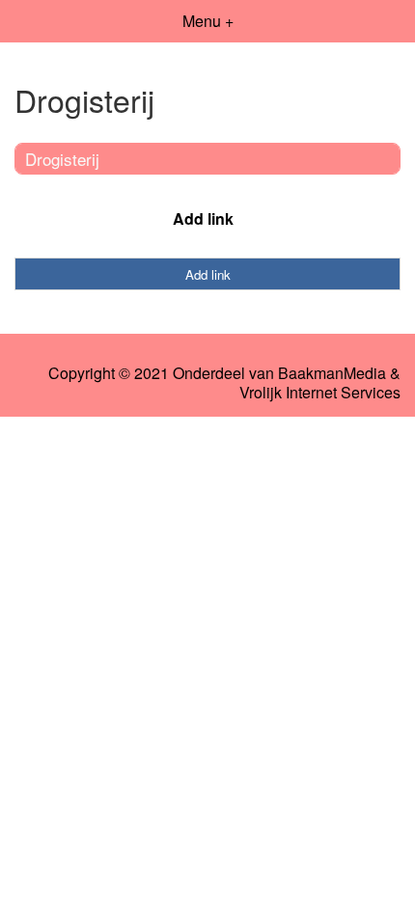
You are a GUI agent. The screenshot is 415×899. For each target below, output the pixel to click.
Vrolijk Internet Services (320, 392)
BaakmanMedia (332, 373)
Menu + (208, 21)
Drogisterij (62, 159)
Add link (203, 218)
